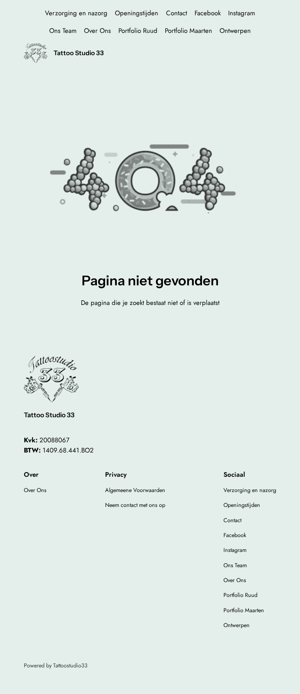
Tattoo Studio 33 (79, 53)
